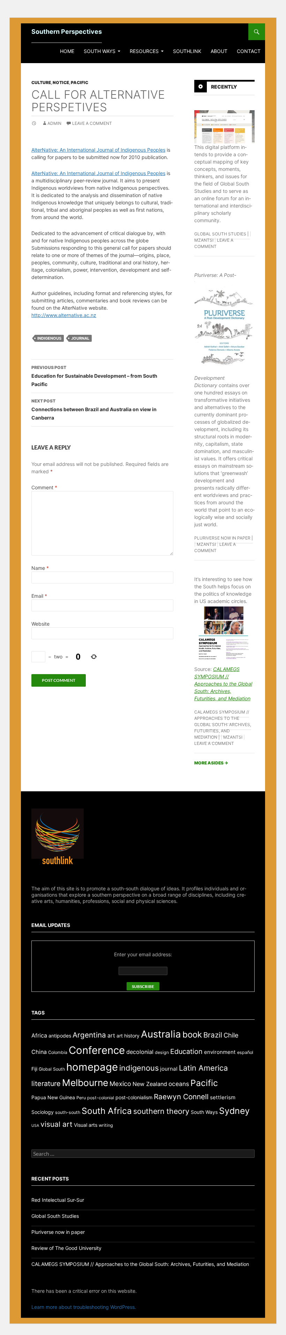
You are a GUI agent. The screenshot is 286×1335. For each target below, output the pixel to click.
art (111, 1035)
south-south (67, 1112)
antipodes (59, 1036)
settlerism (222, 1097)
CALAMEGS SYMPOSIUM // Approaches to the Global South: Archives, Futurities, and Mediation (223, 683)
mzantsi (203, 240)
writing (106, 1125)
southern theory (161, 1111)
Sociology (42, 1112)
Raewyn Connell (181, 1096)
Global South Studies (220, 233)
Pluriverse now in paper (222, 538)
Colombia (57, 1052)
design (162, 1052)
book (192, 1034)
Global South (52, 1069)
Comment (44, 487)
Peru (81, 1097)
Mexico (120, 1083)
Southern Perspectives (66, 31)
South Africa (107, 1111)
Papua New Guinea (53, 1097)
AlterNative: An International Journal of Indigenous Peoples (98, 150)
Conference (97, 1050)
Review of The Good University (66, 1248)
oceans (178, 1083)
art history (128, 1036)
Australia (161, 1034)
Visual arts (85, 1125)
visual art (56, 1124)
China (39, 1051)
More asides (211, 762)
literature (46, 1083)
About (219, 51)
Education (186, 1051)
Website (40, 624)
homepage (92, 1067)
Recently (224, 87)
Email (39, 596)
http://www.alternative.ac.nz (63, 315)
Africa (39, 1035)
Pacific (79, 82)
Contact (249, 51)
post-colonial (100, 1097)
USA (35, 1125)
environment (220, 1052)
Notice (61, 82)
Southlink (187, 51)
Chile (231, 1035)
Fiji (34, 1069)
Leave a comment (92, 123)
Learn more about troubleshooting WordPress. (83, 1307)
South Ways (99, 51)
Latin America (203, 1067)
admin (54, 123)
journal (80, 338)
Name (40, 568)
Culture (41, 82)
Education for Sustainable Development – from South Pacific (94, 376)
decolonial (139, 1051)
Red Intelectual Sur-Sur (57, 1200)
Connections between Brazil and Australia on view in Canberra (94, 409)
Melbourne (85, 1082)
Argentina (89, 1035)
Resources (144, 51)
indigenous (49, 338)
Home (67, 51)
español (245, 1052)
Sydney (234, 1111)
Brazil (212, 1035)
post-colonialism (133, 1097)
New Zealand (150, 1083)
